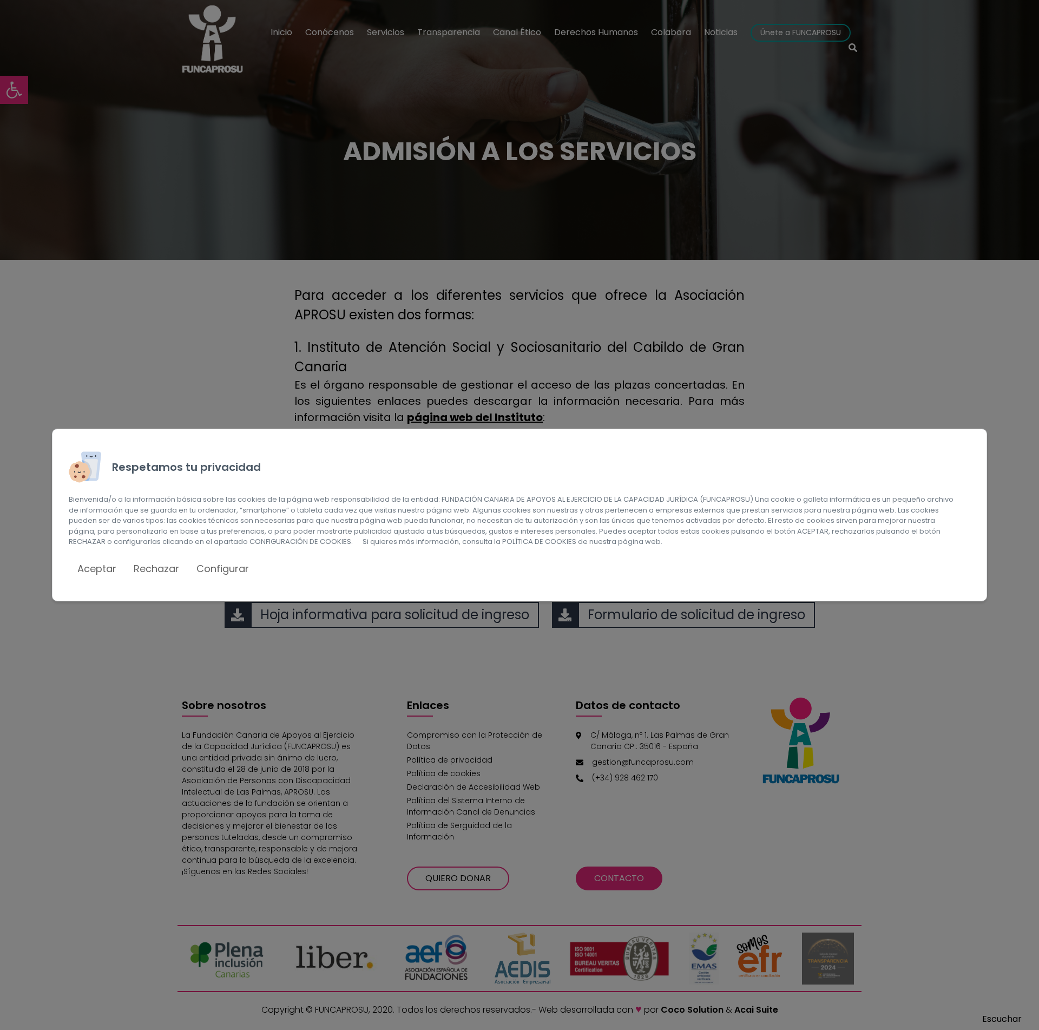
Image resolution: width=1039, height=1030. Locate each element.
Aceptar (96, 568)
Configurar (222, 568)
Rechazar (156, 568)
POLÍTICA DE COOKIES (539, 541)
